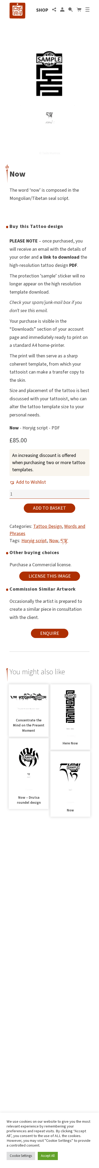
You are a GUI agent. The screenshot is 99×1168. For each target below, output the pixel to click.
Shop (42, 10)
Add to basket (49, 508)
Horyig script (34, 540)
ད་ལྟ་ (64, 540)
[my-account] (62, 10)
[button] (28, 482)
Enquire (49, 633)
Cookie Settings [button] (21, 1155)
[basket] (79, 10)
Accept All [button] (48, 1155)
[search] (70, 10)
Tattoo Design (47, 526)
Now (53, 540)
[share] (54, 10)
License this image (50, 576)
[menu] (87, 10)
